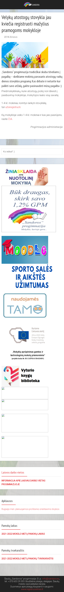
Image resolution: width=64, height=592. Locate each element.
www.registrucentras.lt (32, 589)
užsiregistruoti (13, 107)
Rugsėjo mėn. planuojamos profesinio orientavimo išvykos (30, 509)
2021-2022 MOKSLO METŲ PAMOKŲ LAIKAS (23, 534)
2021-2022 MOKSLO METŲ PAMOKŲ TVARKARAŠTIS (27, 558)
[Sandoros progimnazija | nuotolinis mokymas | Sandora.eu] (32, 4)
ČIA (10, 119)
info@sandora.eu (50, 578)
